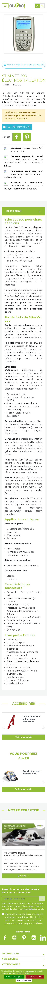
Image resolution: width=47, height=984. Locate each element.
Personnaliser (24, 980)
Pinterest (27, 137)
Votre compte (11, 964)
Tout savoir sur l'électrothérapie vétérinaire (23, 854)
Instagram (33, 937)
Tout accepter (15, 976)
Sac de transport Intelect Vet (32, 772)
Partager (16, 137)
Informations (10, 953)
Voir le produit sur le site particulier (23, 64)
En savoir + (23, 876)
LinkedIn (43, 937)
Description (23, 211)
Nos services (10, 959)
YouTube (14, 937)
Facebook (5, 937)
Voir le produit (23, 737)
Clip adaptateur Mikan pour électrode (31, 719)
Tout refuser (35, 976)
